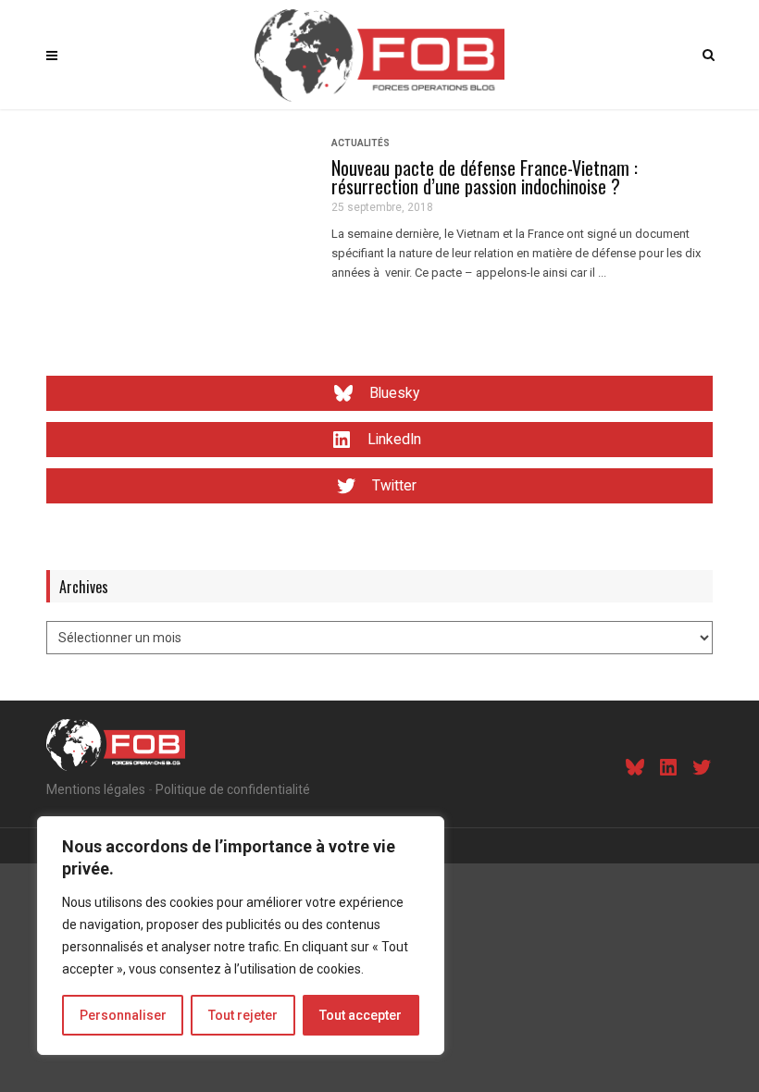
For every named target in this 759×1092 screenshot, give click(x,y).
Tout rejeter (243, 1015)
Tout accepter (360, 1015)
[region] (240, 935)
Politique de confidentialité (233, 789)
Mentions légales (95, 789)
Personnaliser (123, 1015)
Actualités (360, 143)
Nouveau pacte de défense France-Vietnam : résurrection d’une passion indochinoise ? (484, 176)
